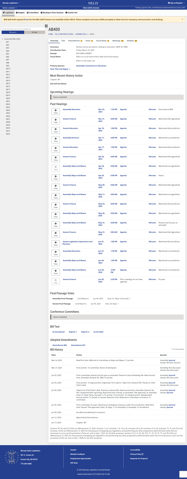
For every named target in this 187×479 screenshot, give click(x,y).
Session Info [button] (72, 13)
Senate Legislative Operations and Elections (77, 242)
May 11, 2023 (101, 195)
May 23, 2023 (101, 205)
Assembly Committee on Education (91, 66)
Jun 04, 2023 (101, 261)
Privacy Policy (136, 454)
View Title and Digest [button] (59, 69)
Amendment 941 (78, 345)
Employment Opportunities (80, 459)
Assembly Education (71, 109)
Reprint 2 (85, 332)
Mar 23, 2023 (101, 110)
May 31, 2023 (101, 223)
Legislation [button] (9, 13)
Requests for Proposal (139, 459)
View (56, 113)
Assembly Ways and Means (74, 166)
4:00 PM (114, 138)
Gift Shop (74, 463)
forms (26, 19)
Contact (73, 450)
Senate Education (70, 128)
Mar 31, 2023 (101, 120)
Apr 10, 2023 (101, 129)
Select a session (8, 8)
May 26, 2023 (101, 214)
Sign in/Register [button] (176, 3)
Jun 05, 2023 (101, 271)
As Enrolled (98, 332)
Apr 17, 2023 (101, 148)
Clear (35, 32)
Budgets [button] (21, 13)
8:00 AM (114, 119)
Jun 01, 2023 (101, 242)
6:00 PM (114, 175)
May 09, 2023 (101, 186)
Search (13, 32)
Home (50, 34)
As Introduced (58, 332)
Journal (172, 360)
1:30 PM (114, 109)
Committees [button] (34, 13)
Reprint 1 (73, 332)
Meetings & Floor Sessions (52, 13)
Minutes (152, 109)
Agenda (123, 109)
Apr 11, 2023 (101, 139)
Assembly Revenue (71, 138)
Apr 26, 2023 (101, 157)
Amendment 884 (59, 345)
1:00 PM (114, 128)
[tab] (54, 41)
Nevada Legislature (10, 3)
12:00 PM (113, 271)
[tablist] (116, 241)
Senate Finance (69, 119)
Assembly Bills (81, 34)
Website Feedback (77, 454)
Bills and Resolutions (64, 34)
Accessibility (135, 450)
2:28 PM (114, 279)
